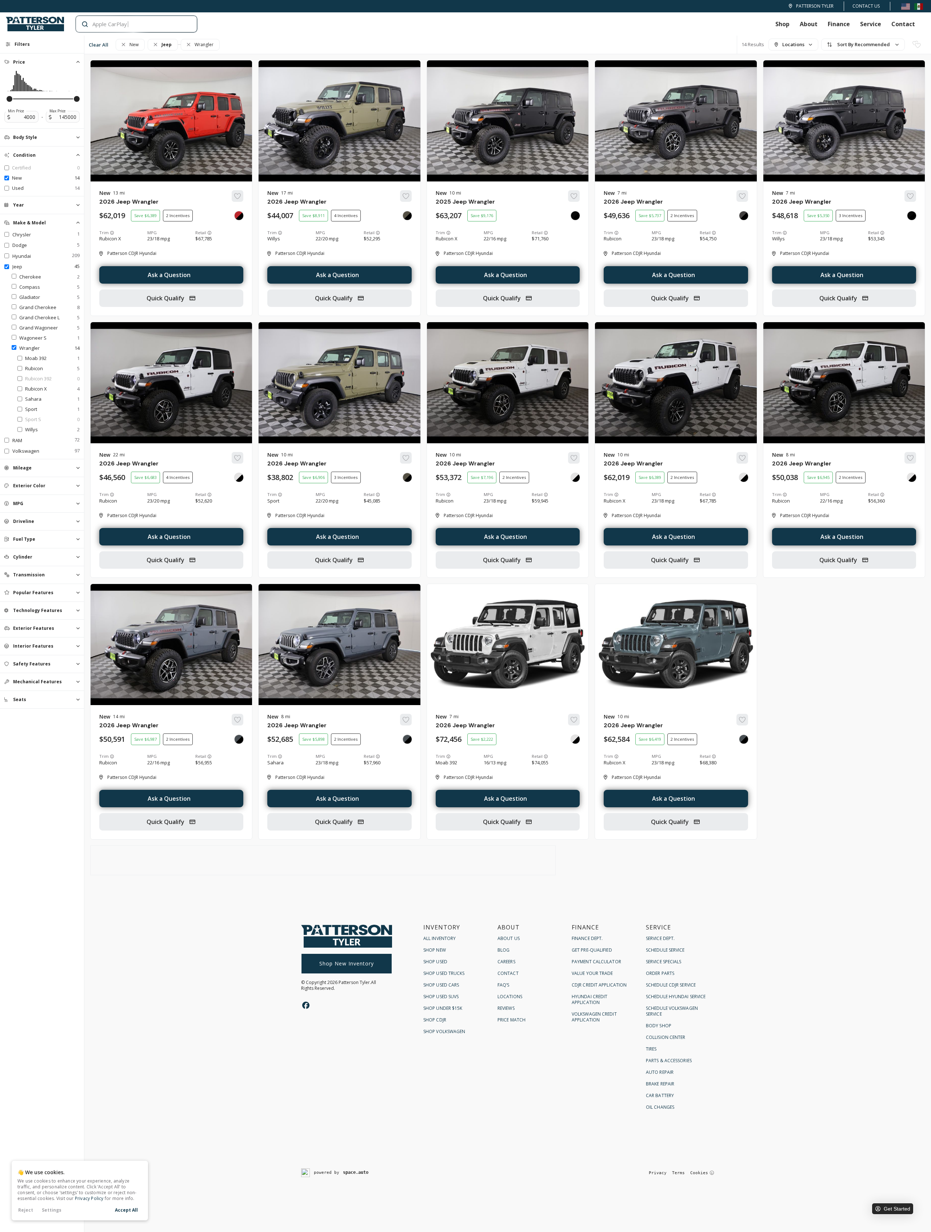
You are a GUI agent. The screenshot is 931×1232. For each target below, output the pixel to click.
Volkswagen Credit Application (594, 1017)
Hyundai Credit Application (589, 999)
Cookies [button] (699, 1173)
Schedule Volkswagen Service (672, 1011)
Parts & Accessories (669, 1060)
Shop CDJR (434, 1020)
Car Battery (660, 1095)
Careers (506, 962)
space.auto (355, 1172)
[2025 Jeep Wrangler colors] (575, 215)
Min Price (16, 111)
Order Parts (660, 973)
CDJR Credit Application (599, 985)
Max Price (57, 111)
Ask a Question (169, 275)
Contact (903, 24)
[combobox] (129, 24)
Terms (678, 1173)
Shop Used (435, 962)
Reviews (506, 1008)
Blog (504, 950)
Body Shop (658, 1026)
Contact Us (866, 6)
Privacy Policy (89, 1198)
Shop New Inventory (346, 963)
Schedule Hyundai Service (676, 996)
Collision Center (666, 1037)
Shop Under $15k (443, 1008)
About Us (509, 938)
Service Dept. (660, 938)
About (809, 24)
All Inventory (439, 938)
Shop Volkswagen (444, 1031)
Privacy (658, 1173)
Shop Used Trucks (444, 973)
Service (870, 24)
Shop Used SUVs (441, 996)
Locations (510, 996)
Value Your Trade (592, 973)
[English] (905, 6)
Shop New (434, 950)
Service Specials (664, 962)
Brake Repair (660, 1084)
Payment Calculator (596, 962)
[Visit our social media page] (305, 1005)
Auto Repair (660, 1072)
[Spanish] (918, 6)
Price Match (512, 1020)
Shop (782, 24)
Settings (51, 1210)
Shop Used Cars (441, 985)
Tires (651, 1049)
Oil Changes (660, 1107)
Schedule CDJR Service (671, 985)
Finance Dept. (587, 938)
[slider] (9, 99)
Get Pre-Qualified (592, 950)
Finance (839, 24)
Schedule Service (665, 950)
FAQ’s (504, 985)
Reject (25, 1210)
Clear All (98, 44)
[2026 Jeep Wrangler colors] (239, 215)
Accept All (126, 1210)
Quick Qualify (166, 298)
